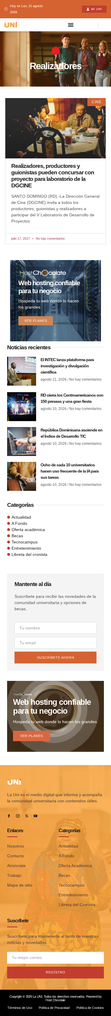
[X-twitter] (26, 816)
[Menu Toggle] (71, 25)
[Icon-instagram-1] (18, 816)
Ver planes (35, 320)
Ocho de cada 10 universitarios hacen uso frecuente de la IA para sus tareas (70, 471)
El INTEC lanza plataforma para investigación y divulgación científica (67, 365)
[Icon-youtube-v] (35, 816)
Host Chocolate (55, 1000)
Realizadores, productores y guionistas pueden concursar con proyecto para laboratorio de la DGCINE (52, 176)
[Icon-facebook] (9, 816)
